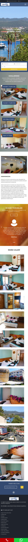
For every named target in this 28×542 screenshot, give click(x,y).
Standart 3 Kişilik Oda (9, 103)
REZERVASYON (14, 69)
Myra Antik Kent (4, 524)
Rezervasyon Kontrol (12, 1)
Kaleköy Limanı (4, 518)
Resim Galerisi (4, 529)
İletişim (2, 516)
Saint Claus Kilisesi (5, 531)
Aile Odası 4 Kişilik (8, 119)
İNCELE (14, 34)
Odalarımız (3, 526)
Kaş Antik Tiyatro (4, 521)
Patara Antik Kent (5, 527)
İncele (14, 214)
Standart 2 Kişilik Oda (9, 87)
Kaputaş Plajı (4, 519)
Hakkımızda (3, 514)
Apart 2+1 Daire (7, 136)
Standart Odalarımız (5, 532)
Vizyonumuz (3, 534)
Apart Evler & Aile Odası (6, 513)
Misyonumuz (4, 522)
